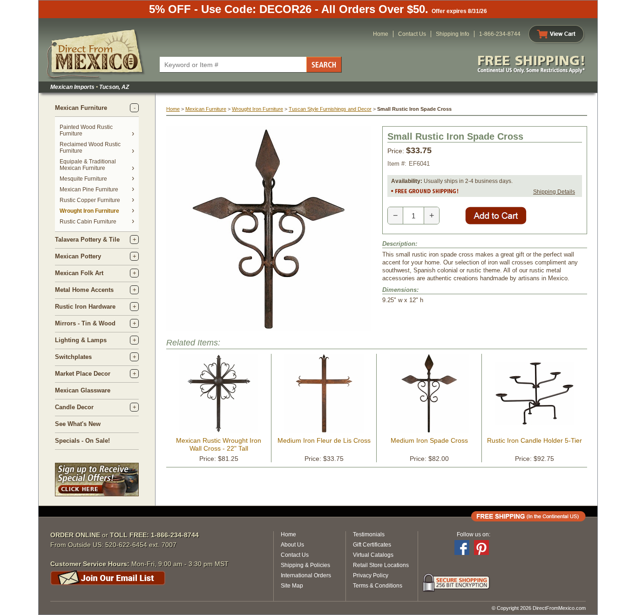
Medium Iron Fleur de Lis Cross (324, 440)
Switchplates (73, 356)
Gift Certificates (372, 544)
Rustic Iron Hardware (85, 306)
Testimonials (369, 534)
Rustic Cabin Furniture (88, 221)
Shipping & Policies (305, 565)
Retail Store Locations (381, 565)
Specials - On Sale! (82, 440)
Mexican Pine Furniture (89, 189)
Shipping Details (554, 192)
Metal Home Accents (84, 289)
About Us (292, 544)
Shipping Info (452, 34)
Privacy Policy (370, 575)
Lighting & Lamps (81, 340)
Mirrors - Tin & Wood (85, 323)
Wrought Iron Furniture (89, 211)
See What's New (78, 423)
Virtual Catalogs (373, 555)
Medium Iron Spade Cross (429, 440)
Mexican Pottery (78, 256)
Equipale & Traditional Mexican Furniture (88, 164)
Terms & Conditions (377, 585)
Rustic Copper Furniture (90, 200)
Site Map (292, 585)
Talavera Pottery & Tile (87, 239)
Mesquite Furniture (83, 179)
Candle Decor (74, 407)
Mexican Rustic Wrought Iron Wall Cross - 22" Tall (218, 444)
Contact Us (412, 34)
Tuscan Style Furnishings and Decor (330, 109)
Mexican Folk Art (79, 273)
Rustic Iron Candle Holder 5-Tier (534, 440)
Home (380, 34)
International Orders (306, 575)
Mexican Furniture (81, 107)
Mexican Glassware (82, 390)
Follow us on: (473, 534)
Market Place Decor (82, 373)
